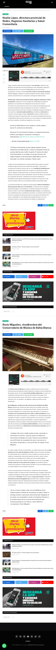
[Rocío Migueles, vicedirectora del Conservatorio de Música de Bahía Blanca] (28, 354)
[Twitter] (3, 78)
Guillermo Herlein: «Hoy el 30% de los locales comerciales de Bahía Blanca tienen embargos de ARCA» (32, 239)
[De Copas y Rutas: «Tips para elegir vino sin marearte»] (7, 248)
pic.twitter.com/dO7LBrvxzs (36, 137)
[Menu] (4, 2)
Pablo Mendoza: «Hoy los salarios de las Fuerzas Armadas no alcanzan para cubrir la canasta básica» (32, 263)
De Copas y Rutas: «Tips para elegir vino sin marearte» (25, 246)
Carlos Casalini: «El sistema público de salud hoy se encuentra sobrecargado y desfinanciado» (32, 255)
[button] (4, 646)
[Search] (52, 2)
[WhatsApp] (3, 82)
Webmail (6, 6)
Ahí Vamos (5, 14)
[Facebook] (3, 74)
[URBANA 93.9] (28, 2)
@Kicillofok (23, 137)
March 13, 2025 (35, 141)
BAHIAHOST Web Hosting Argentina (36, 644)
